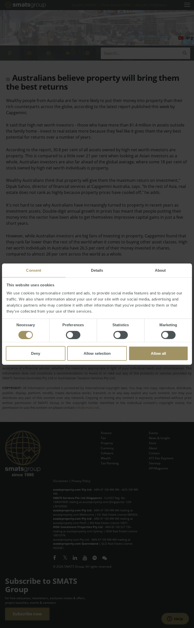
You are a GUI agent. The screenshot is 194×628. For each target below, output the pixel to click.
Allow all (158, 353)
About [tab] (160, 270)
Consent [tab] (33, 270)
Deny (35, 353)
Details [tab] (97, 270)
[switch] (73, 335)
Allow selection (97, 353)
